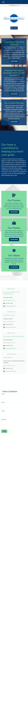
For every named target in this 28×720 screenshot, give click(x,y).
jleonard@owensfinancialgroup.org (11, 348)
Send (4, 431)
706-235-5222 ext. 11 (11, 365)
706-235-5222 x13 (10, 342)
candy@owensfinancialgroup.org (11, 371)
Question (3, 419)
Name (3, 394)
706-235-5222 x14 (10, 321)
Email (2, 402)
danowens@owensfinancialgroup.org (11, 306)
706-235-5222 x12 (10, 300)
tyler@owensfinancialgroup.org (11, 327)
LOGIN (15, 28)
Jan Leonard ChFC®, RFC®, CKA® (13, 336)
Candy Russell (7, 357)
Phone (3, 411)
